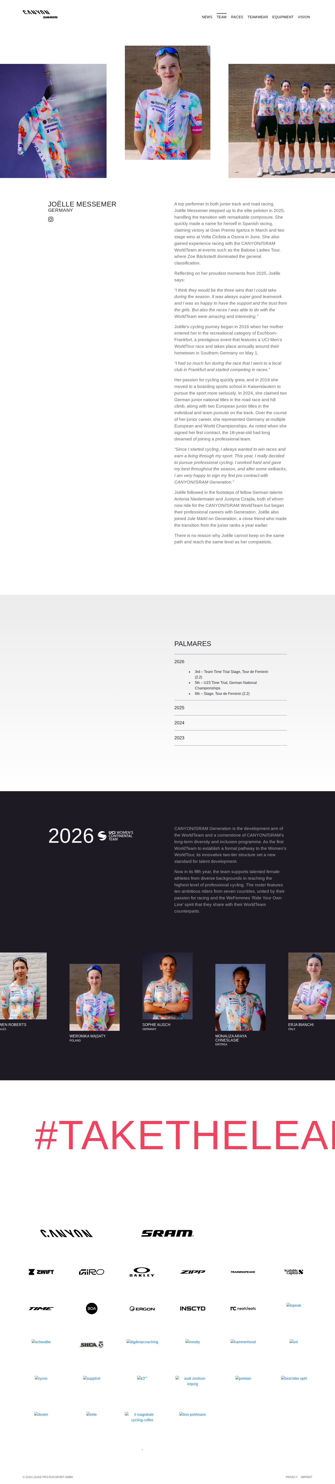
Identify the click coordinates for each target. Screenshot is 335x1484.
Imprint (306, 1477)
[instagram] (51, 219)
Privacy (292, 1477)
